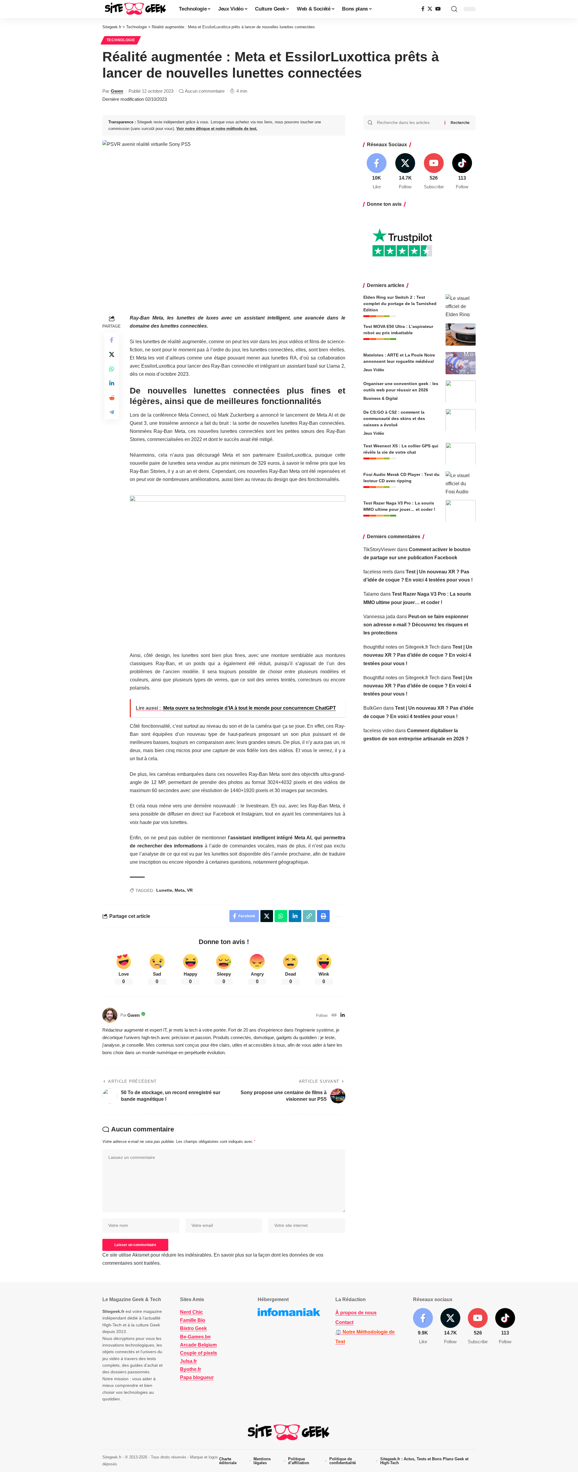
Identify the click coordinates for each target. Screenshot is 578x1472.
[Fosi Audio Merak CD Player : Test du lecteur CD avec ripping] (461, 482)
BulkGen (372, 708)
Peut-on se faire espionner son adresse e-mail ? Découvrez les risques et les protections (415, 624)
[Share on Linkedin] (111, 383)
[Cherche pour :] (408, 122)
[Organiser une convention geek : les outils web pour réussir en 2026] (461, 391)
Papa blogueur (197, 1377)
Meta (180, 890)
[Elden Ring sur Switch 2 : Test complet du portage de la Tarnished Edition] (461, 305)
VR (190, 890)
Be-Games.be (195, 1336)
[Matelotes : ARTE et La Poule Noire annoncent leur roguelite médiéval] (461, 363)
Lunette (164, 890)
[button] (454, 9)
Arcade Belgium (198, 1344)
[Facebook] (423, 9)
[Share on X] (111, 354)
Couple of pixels (198, 1353)
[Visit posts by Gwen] (109, 1015)
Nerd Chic (191, 1312)
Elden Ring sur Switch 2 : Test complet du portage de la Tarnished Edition (400, 303)
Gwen (117, 91)
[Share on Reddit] (111, 397)
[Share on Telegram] (111, 412)
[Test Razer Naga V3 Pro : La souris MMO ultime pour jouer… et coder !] (461, 511)
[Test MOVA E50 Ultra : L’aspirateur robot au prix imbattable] (461, 334)
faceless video (378, 730)
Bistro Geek (193, 1328)
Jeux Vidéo (373, 369)
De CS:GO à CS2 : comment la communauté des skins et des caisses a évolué (394, 418)
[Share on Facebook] (111, 340)
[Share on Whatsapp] (111, 369)
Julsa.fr (188, 1361)
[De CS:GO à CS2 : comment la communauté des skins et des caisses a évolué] (461, 420)
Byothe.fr (190, 1369)
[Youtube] (433, 171)
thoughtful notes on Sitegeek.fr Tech (401, 647)
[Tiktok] (462, 171)
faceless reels (378, 571)
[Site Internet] (334, 1015)
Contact (344, 1322)
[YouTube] (438, 9)
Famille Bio (192, 1320)
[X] (430, 9)
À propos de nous (356, 1312)
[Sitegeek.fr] (135, 9)
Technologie (121, 40)
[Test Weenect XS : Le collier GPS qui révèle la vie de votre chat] (461, 454)
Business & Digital (380, 398)
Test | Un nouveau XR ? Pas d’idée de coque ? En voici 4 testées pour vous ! (417, 655)
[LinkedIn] (342, 1015)
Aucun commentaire (205, 91)
